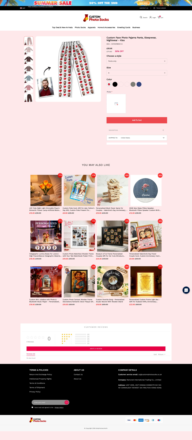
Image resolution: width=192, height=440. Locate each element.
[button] (38, 69)
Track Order (161, 8)
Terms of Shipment (37, 388)
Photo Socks (80, 27)
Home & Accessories (106, 27)
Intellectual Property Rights (40, 379)
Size (109, 67)
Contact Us (78, 374)
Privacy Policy (34, 392)
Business (136, 27)
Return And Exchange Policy (40, 374)
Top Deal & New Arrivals (62, 27)
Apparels (91, 27)
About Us (77, 379)
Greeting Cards (123, 27)
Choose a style (114, 56)
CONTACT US (144, 8)
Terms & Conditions (37, 383)
